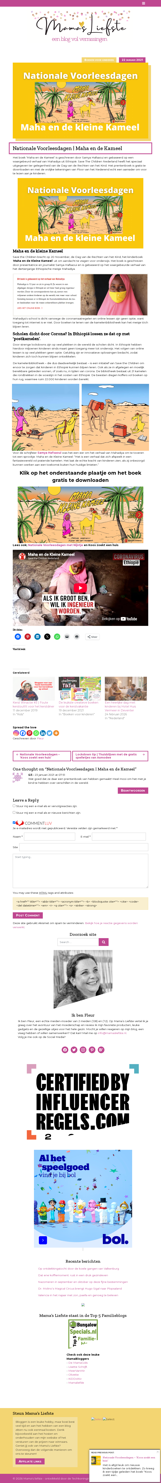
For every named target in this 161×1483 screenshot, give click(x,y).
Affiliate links (30, 1461)
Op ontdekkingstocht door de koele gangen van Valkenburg (78, 1268)
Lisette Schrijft (77, 1366)
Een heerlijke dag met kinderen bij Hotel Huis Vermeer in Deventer (120, 706)
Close (157, 1452)
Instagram (26, 3)
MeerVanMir (76, 1370)
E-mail (85, 836)
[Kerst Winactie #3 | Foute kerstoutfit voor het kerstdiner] (34, 689)
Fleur (40, 738)
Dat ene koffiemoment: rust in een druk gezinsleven (73, 1275)
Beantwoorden (133, 790)
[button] (45, 417)
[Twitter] (49, 733)
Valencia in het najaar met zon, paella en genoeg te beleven (78, 1295)
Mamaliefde (76, 1382)
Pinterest (20, 3)
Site (15, 847)
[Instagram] (16, 733)
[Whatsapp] (36, 733)
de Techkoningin (79, 1478)
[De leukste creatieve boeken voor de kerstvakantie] (80, 689)
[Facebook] (23, 733)
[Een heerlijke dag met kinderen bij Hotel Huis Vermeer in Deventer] (126, 689)
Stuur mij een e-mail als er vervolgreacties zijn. (46, 806)
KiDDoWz (74, 1378)
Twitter (31, 3)
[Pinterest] (29, 733)
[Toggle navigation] (143, 3)
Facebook (15, 3)
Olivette (73, 1374)
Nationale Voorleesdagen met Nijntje (55, 545)
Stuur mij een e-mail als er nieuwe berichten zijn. (48, 812)
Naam (18, 836)
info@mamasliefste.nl (112, 1033)
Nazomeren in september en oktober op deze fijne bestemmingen (83, 1281)
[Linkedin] (43, 733)
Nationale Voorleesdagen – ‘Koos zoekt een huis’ (40, 756)
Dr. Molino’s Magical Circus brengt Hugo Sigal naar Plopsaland (80, 1288)
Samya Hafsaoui (49, 452)
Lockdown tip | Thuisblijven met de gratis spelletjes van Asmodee (106, 756)
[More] (56, 733)
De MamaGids (78, 1362)
